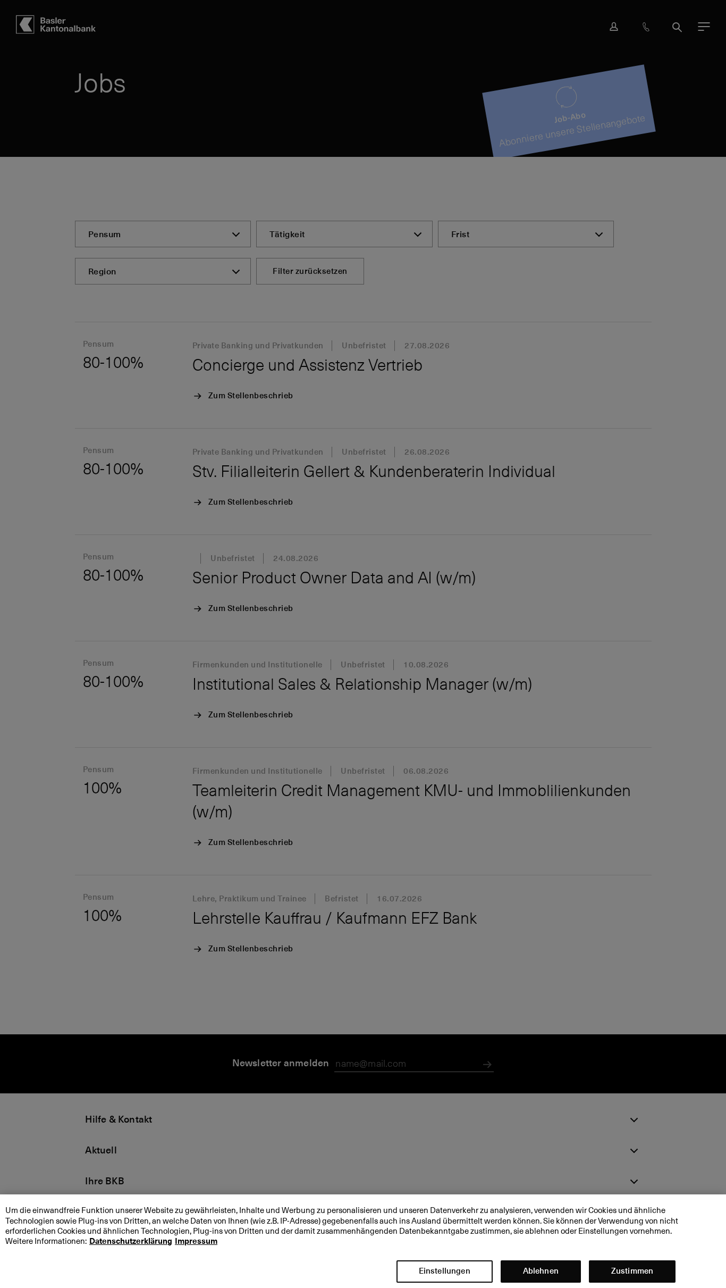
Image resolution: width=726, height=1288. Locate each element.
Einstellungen (444, 1271)
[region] (363, 1241)
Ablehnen (541, 1271)
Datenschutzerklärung (130, 1241)
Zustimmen (632, 1271)
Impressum (196, 1241)
